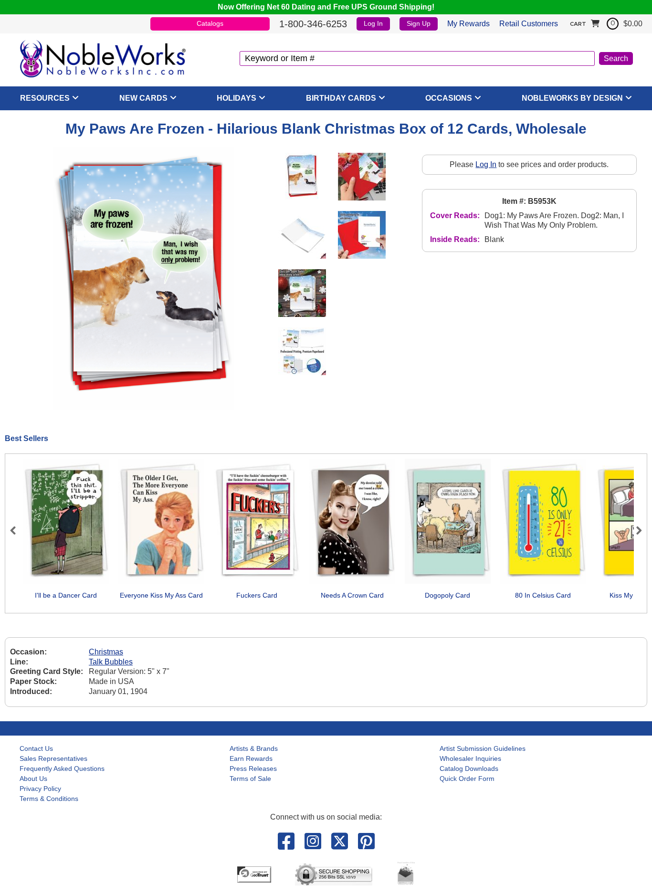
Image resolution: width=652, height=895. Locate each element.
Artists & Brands (254, 748)
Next (635, 530)
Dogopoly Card (447, 595)
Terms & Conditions (49, 798)
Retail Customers (528, 24)
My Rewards (468, 24)
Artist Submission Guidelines (483, 748)
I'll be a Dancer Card (66, 595)
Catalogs (210, 23)
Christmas (106, 652)
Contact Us (36, 748)
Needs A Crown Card (352, 595)
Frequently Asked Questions (62, 768)
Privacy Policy (40, 788)
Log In (373, 23)
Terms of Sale (250, 778)
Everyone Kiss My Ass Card (161, 595)
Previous (17, 530)
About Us (33, 778)
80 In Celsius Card (543, 595)
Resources (45, 98)
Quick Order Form (467, 778)
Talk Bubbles (111, 662)
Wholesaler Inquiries (470, 758)
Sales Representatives (53, 758)
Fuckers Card (256, 595)
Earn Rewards (251, 758)
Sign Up (419, 23)
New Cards (143, 98)
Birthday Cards (341, 98)
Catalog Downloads (469, 768)
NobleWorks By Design (572, 98)
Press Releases (253, 768)
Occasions (448, 98)
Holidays (236, 98)
